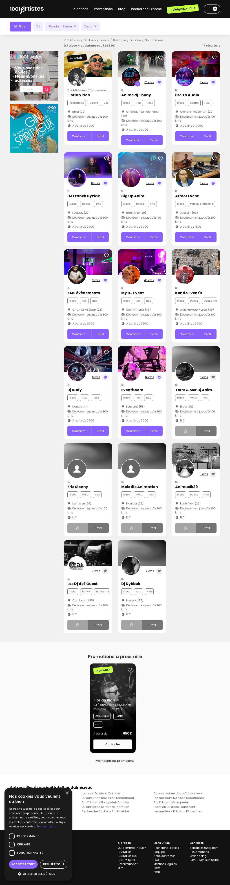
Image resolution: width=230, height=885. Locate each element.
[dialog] (38, 834)
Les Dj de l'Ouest (82, 583)
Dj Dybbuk (130, 583)
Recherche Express (146, 9)
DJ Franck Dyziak (83, 196)
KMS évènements (83, 293)
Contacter (79, 136)
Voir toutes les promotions (115, 761)
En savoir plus (46, 826)
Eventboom (132, 389)
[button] (38, 874)
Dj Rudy (74, 389)
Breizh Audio (187, 95)
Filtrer (22, 26)
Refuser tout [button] (53, 864)
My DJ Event (132, 293)
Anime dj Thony (136, 95)
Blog (122, 9)
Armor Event (187, 196)
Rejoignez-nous (182, 9)
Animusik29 (186, 486)
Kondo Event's (188, 293)
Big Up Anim (132, 196)
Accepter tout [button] (23, 864)
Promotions (103, 9)
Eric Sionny (77, 486)
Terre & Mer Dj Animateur (199, 389)
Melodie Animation (139, 486)
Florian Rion (78, 95)
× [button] (67, 793)
